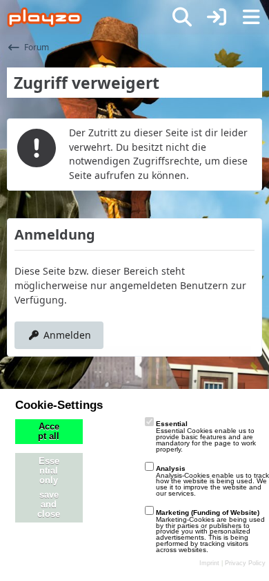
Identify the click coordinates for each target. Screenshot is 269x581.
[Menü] (251, 17)
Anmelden (67, 334)
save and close (48, 504)
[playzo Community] (44, 17)
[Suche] (182, 17)
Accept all (48, 431)
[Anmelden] (216, 17)
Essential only (49, 470)
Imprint (209, 563)
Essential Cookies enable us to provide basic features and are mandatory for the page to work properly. (206, 436)
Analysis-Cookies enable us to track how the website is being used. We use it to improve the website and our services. (212, 481)
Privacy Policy (245, 563)
